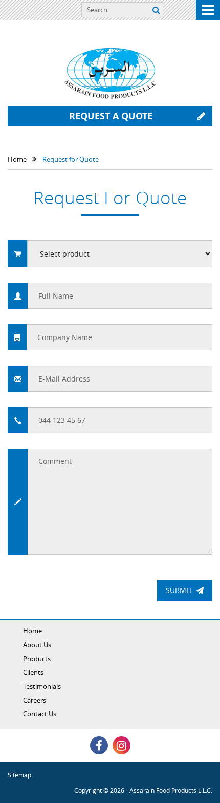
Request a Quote (110, 116)
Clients (33, 672)
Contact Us (39, 714)
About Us (37, 645)
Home (32, 631)
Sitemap (19, 775)
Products (37, 659)
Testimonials (42, 686)
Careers (34, 700)
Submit (179, 590)
